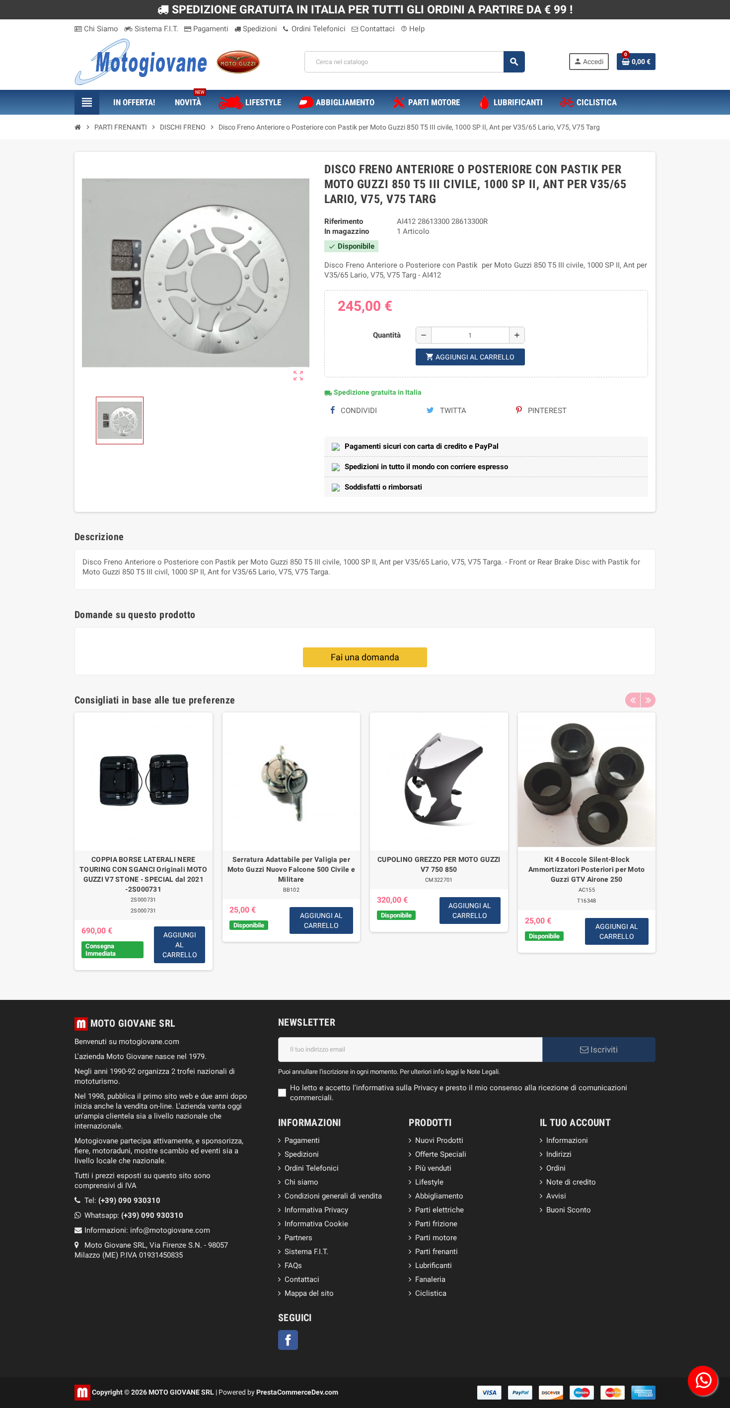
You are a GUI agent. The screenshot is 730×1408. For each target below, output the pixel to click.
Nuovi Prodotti (439, 1140)
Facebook (288, 1340)
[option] (144, 841)
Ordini (556, 1168)
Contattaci (376, 28)
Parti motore (436, 1237)
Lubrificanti (433, 1265)
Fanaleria (430, 1279)
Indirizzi (559, 1154)
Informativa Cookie (316, 1223)
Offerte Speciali (440, 1154)
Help (413, 28)
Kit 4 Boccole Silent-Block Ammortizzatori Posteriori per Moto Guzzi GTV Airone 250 (586, 869)
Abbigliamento (439, 1196)
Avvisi (556, 1196)
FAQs (293, 1265)
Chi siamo (301, 1182)
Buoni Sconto (568, 1209)
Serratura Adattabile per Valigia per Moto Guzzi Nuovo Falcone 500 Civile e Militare (291, 869)
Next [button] (648, 700)
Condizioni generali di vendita (333, 1196)
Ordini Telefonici (318, 28)
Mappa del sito (309, 1293)
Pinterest (546, 410)
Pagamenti (209, 28)
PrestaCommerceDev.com (297, 1392)
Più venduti (433, 1168)
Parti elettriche (439, 1209)
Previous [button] (632, 700)
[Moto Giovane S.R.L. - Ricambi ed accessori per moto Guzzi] (167, 61)
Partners (298, 1237)
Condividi (358, 410)
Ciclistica (430, 1293)
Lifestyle (429, 1182)
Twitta (452, 410)
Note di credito (571, 1182)
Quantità (387, 335)
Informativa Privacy (316, 1209)
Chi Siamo (100, 28)
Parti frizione (436, 1223)
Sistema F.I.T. (155, 28)
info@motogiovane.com (170, 1230)
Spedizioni (259, 28)
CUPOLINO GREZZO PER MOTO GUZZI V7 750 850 (438, 864)
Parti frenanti (436, 1251)
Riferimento (343, 221)
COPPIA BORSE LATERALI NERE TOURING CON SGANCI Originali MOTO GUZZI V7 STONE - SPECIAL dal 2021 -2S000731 (143, 874)
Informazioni (567, 1140)
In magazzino (346, 231)
